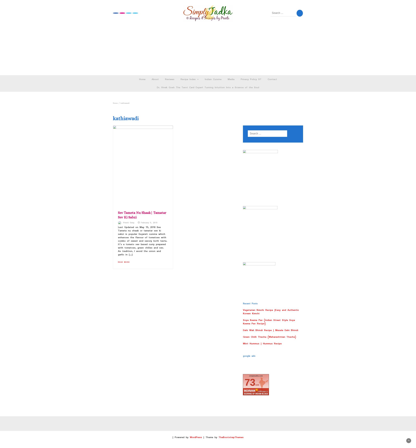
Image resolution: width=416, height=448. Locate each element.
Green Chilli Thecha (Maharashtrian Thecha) (269, 337)
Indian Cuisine (213, 79)
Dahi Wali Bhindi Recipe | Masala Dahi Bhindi (270, 330)
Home (142, 79)
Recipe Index (189, 79)
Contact (272, 79)
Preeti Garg (128, 222)
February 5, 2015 (149, 222)
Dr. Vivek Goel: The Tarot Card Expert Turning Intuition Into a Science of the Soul (208, 88)
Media (231, 79)
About (155, 79)
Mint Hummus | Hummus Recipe (262, 344)
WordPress (196, 437)
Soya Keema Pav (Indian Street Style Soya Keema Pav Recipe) (269, 322)
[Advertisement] (208, 51)
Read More (124, 262)
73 (250, 382)
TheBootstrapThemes (231, 437)
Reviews (169, 79)
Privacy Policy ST (251, 79)
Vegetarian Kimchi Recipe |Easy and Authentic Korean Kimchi (271, 312)
